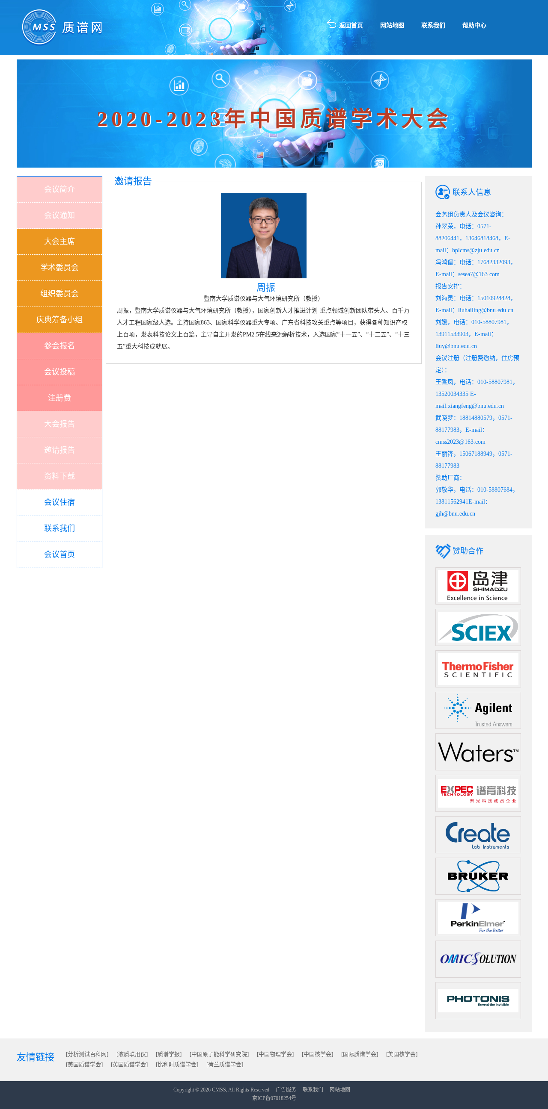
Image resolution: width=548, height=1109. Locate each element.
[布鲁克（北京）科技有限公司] (478, 876)
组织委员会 (59, 293)
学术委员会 (59, 267)
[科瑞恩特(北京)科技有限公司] (478, 834)
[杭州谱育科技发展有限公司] (478, 793)
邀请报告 (59, 450)
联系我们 (433, 25)
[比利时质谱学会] (177, 1064)
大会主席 (59, 241)
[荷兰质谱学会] (224, 1064)
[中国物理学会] (275, 1054)
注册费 (59, 398)
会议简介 (59, 189)
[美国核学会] (401, 1054)
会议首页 (59, 554)
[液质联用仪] (132, 1054)
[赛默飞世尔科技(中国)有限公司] (478, 668)
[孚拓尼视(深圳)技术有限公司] (478, 1000)
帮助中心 (474, 25)
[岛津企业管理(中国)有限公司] (478, 585)
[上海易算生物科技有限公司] (478, 959)
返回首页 (351, 25)
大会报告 (59, 424)
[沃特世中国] (478, 751)
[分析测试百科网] (87, 1054)
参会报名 (59, 346)
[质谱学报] (169, 1054)
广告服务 (286, 1090)
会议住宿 (59, 502)
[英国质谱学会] (129, 1064)
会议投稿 (59, 372)
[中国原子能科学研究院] (219, 1054)
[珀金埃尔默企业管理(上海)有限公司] (478, 917)
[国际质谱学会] (359, 1054)
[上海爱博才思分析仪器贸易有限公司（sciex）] (478, 627)
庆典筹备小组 (59, 320)
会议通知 (59, 215)
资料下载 (59, 476)
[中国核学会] (317, 1054)
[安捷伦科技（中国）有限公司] (478, 710)
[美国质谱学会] (84, 1064)
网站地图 (392, 25)
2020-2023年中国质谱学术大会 (274, 119)
